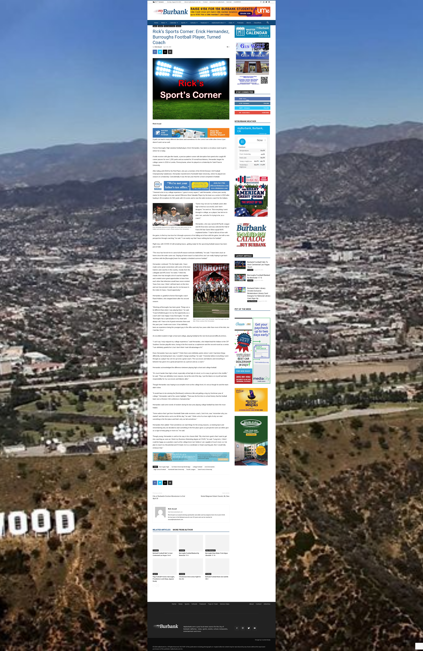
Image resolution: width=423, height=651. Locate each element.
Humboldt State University (176, 469)
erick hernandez (210, 467)
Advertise (267, 604)
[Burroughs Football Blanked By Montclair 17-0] (191, 543)
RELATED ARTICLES (162, 530)
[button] (267, 23)
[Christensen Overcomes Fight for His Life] (191, 566)
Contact (205, 2)
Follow (266, 110)
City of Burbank (252, 307)
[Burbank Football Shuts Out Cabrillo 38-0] (217, 566)
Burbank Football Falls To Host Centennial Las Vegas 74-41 (258, 270)
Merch (249, 23)
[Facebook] (261, 1)
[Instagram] (263, 1)
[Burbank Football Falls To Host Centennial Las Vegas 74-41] (165, 543)
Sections (178, 26)
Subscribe (265, 119)
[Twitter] (266, 1)
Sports (183, 23)
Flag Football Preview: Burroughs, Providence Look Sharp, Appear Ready (164, 579)
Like (247, 106)
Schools (193, 23)
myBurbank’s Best (218, 23)
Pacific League (190, 469)
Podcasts (240, 23)
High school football (160, 469)
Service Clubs (224, 604)
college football (197, 467)
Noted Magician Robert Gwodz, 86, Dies (215, 496)
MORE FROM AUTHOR (183, 530)
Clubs (230, 23)
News (163, 23)
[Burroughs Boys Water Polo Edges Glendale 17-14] (217, 543)
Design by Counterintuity (262, 640)
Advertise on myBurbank (217, 2)
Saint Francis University (205, 469)
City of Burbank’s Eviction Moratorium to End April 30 (169, 497)
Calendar (229, 2)
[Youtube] (269, 1)
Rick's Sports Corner (169, 26)
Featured (204, 23)
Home (156, 23)
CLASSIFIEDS (237, 2)
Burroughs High (164, 467)
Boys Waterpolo (210, 550)
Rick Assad (158, 47)
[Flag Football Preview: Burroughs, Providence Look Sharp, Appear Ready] (165, 566)
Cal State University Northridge (181, 467)
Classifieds (257, 23)
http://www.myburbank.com (175, 512)
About (251, 604)
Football (160, 26)
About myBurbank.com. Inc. (193, 2)
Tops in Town (213, 604)
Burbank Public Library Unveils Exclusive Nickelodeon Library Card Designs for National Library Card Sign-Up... (258, 299)
